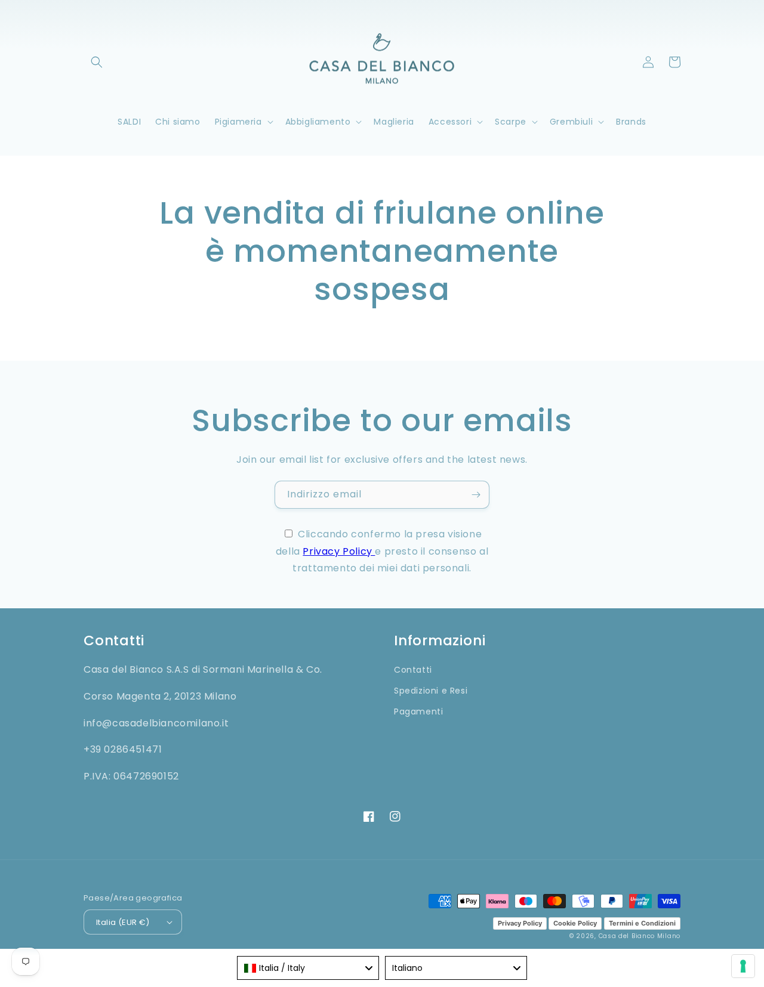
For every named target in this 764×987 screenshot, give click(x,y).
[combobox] (308, 968)
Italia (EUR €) (123, 922)
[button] (97, 62)
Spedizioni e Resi (430, 691)
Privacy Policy (339, 551)
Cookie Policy (575, 923)
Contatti (413, 670)
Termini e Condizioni (642, 923)
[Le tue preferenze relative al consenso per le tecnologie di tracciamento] (743, 966)
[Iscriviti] (476, 495)
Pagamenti (418, 711)
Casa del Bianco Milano (639, 936)
